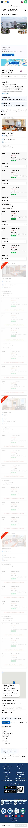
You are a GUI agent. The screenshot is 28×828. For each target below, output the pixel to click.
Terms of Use (20, 766)
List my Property (8, 801)
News (20, 776)
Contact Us (7, 770)
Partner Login (22, 803)
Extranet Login (8, 803)
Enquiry (7, 778)
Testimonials (7, 768)
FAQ (20, 768)
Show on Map (14, 63)
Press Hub (7, 776)
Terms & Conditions (20, 765)
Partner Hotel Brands (20, 778)
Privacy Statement (7, 766)
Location (16, 77)
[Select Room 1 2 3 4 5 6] (14, 166)
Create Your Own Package (20, 780)
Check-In (6, 97)
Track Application (20, 774)
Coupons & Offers (7, 772)
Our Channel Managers (7, 780)
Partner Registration (21, 801)
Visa (7, 774)
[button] (14, 683)
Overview (4, 77)
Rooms (10, 77)
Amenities (23, 77)
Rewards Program (20, 772)
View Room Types (8, 55)
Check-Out (6, 103)
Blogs (20, 770)
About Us (7, 765)
